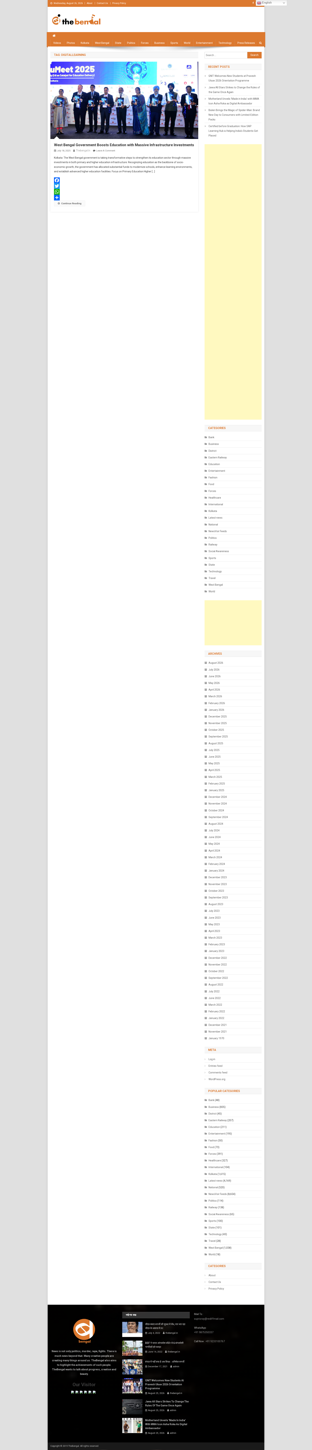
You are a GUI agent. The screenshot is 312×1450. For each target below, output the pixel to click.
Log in (212, 1059)
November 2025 (218, 723)
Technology (225, 42)
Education (214, 464)
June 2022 (215, 998)
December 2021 (218, 1025)
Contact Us (102, 3)
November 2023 (218, 884)
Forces (145, 42)
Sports (174, 42)
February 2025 (217, 783)
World (187, 42)
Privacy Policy (119, 3)
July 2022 (214, 991)
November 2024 (218, 803)
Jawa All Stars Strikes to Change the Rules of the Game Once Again (234, 90)
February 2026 (217, 703)
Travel (212, 578)
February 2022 (217, 1011)
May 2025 (214, 763)
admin (176, 1366)
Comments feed (218, 1072)
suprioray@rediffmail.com (209, 1318)
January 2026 (216, 709)
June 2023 (215, 917)
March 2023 (215, 937)
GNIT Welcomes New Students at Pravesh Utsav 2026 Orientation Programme (232, 78)
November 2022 (218, 964)
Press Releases (246, 42)
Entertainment (204, 42)
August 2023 (216, 904)
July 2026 (214, 669)
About (89, 3)
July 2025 (214, 750)
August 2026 (216, 662)
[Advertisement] (233, 282)
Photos (71, 42)
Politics (131, 42)
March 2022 (215, 1004)
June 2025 (215, 756)
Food (211, 484)
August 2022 (216, 984)
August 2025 (216, 743)
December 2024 (218, 796)
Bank (211, 437)
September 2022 (218, 977)
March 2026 (215, 696)
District (212, 450)
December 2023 (218, 877)
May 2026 (214, 683)
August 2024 (216, 823)
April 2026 (214, 689)
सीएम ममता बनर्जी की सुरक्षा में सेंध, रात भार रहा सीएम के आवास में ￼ (165, 1326)
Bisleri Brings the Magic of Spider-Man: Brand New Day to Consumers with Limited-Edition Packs (234, 115)
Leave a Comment (105, 150)
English (266, 2)
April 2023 (214, 931)
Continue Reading (71, 203)
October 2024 (216, 810)
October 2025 (216, 729)
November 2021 (218, 1031)
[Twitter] (124, 186)
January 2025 (216, 790)
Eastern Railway (218, 457)
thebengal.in (83, 150)
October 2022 (216, 971)
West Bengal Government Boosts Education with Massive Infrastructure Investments (124, 145)
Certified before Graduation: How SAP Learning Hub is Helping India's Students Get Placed (233, 131)
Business (159, 42)
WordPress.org (217, 1079)
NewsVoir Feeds (218, 531)
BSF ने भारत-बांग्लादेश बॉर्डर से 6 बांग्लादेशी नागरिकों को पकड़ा (164, 1344)
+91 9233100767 (215, 1341)
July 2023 (214, 910)
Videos (57, 42)
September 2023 (218, 897)
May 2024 (214, 843)
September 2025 (218, 736)
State (118, 42)
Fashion (213, 477)
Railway (213, 544)
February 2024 (217, 864)
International (216, 504)
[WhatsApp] (124, 192)
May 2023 (214, 924)
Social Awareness (219, 551)
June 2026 (215, 676)
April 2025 (214, 770)
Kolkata (85, 42)
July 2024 (214, 830)
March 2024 (215, 857)
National (213, 524)
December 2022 (218, 957)
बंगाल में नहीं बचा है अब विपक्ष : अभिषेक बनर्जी (164, 1361)
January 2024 (216, 870)
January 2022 (216, 1018)
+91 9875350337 (203, 1332)
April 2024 (214, 850)
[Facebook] (124, 180)
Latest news (215, 517)
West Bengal (102, 42)
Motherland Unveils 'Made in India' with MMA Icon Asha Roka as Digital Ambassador (234, 101)
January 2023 (216, 951)
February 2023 (217, 944)
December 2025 (218, 716)
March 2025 (215, 776)
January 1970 (216, 1038)
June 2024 (215, 837)
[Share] (124, 197)
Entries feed (215, 1065)
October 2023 (216, 890)
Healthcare (215, 497)
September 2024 (218, 817)
